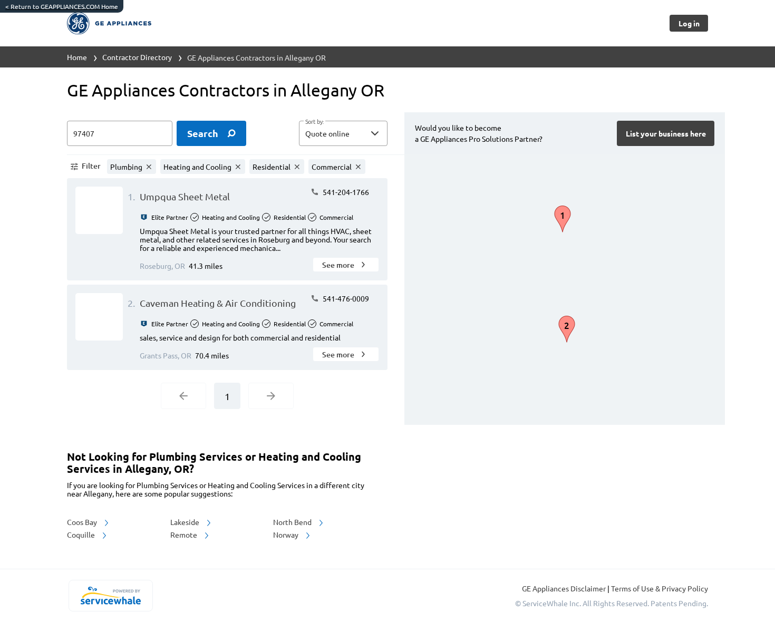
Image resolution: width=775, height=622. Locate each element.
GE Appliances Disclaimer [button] (564, 588)
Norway (286, 534)
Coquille (81, 534)
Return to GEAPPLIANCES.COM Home (61, 6)
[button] (343, 133)
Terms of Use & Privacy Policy (659, 588)
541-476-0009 (345, 298)
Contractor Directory (137, 57)
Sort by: (314, 121)
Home (77, 57)
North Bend (293, 522)
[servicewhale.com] (110, 595)
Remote (184, 534)
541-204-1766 (345, 192)
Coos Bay (83, 522)
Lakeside (185, 522)
